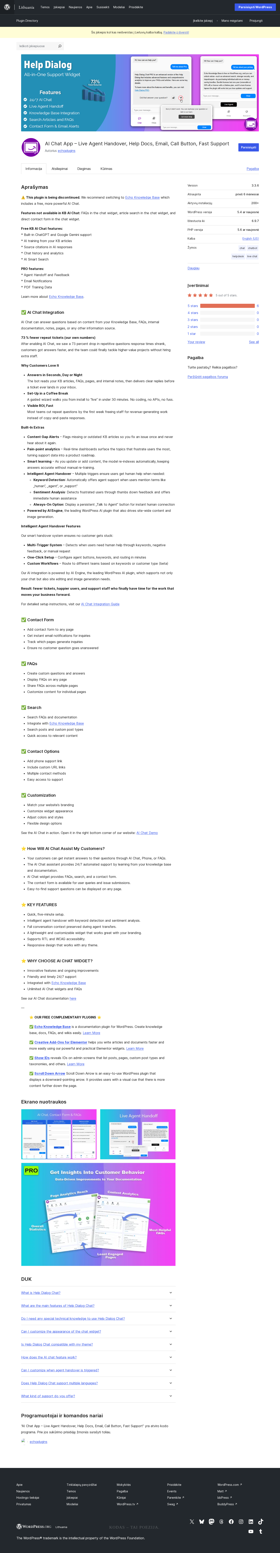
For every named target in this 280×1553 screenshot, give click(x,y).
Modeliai (72, 1504)
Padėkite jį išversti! (176, 32)
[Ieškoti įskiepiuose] (60, 46)
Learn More (91, 1033)
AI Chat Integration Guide (100, 604)
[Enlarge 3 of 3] (170, 1168)
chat (242, 248)
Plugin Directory (27, 20)
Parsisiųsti (248, 147)
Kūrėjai (121, 1497)
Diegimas (84, 169)
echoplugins (66, 151)
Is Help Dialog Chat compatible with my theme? (57, 1344)
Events (171, 1491)
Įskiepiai (72, 1497)
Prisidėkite (174, 1484)
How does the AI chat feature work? (49, 1357)
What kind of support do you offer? (48, 1396)
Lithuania (61, 1527)
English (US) (250, 238)
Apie (19, 1484)
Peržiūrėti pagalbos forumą (208, 377)
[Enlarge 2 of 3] (170, 1115)
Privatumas (23, 1504)
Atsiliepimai (60, 169)
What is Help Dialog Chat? (40, 1293)
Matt (222, 1491)
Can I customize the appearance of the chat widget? (61, 1331)
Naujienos (23, 1491)
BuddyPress (227, 1504)
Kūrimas (106, 169)
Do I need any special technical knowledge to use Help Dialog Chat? (73, 1319)
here (73, 998)
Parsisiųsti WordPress (255, 7)
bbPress (224, 1497)
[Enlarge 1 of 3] (91, 1115)
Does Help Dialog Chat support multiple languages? (59, 1383)
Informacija (33, 169)
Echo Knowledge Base (142, 197)
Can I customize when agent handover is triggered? (60, 1370)
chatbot (252, 248)
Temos (71, 1491)
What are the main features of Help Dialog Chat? (57, 1306)
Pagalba (253, 169)
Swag (172, 1504)
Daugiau (193, 268)
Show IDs (42, 1058)
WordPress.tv (128, 1504)
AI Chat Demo (147, 833)
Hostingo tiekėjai (27, 1497)
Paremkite (175, 1497)
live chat (252, 256)
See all (254, 342)
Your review (196, 342)
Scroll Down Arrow (49, 1073)
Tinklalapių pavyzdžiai (82, 1484)
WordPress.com (229, 1484)
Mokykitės (124, 1484)
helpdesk (238, 256)
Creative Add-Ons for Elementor (60, 1042)
